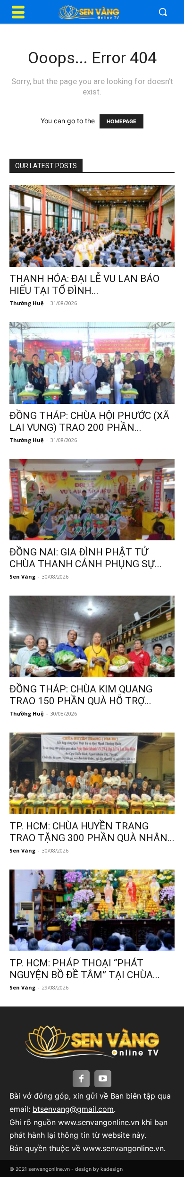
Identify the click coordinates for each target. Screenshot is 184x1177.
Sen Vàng (22, 576)
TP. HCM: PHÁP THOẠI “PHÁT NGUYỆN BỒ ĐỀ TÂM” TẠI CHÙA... (84, 969)
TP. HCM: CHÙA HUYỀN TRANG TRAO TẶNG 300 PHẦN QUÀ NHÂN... (92, 832)
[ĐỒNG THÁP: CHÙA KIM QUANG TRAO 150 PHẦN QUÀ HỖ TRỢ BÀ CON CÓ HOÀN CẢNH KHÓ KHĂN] (92, 636)
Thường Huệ (26, 303)
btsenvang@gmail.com (73, 1109)
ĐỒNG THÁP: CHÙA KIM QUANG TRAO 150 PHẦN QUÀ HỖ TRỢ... (80, 695)
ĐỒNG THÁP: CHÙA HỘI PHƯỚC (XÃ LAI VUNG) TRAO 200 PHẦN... (89, 421)
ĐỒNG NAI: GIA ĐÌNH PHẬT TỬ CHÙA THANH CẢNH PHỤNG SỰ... (85, 558)
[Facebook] (81, 1078)
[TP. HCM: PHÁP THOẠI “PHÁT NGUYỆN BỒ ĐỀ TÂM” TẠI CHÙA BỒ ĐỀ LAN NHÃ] (92, 910)
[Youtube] (102, 1078)
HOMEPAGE (121, 121)
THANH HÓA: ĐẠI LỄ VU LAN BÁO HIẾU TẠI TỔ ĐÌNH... (84, 284)
